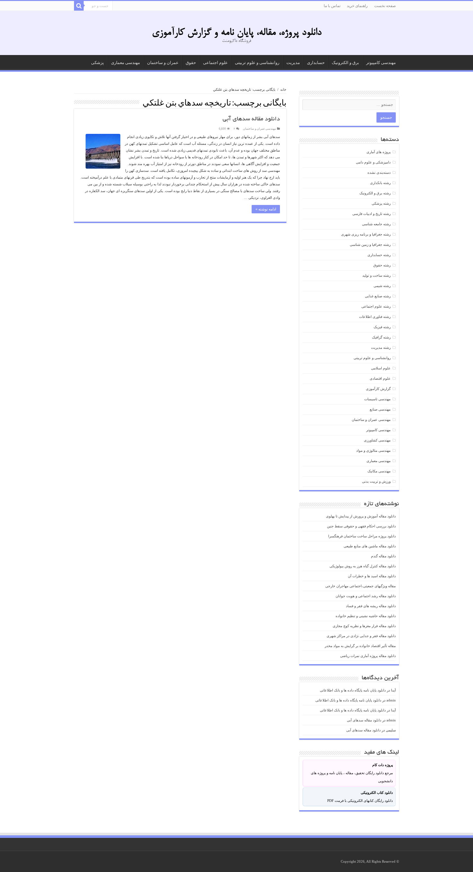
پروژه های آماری (378, 152)
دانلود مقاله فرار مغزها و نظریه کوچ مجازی (364, 626)
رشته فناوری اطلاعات (375, 317)
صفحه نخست (385, 6)
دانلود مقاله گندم (383, 556)
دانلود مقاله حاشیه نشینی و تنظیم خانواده (366, 616)
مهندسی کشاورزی (377, 440)
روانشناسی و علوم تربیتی (257, 62)
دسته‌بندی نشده (379, 172)
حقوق (191, 62)
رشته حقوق (382, 265)
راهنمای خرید (357, 6)
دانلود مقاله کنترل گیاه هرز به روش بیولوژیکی (362, 566)
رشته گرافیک (381, 337)
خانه (283, 89)
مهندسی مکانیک (379, 471)
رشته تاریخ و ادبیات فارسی (371, 214)
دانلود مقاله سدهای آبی (251, 119)
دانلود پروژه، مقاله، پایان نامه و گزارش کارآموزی (236, 33)
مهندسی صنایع (380, 409)
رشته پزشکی (381, 203)
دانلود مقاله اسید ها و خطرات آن (372, 576)
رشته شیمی (382, 286)
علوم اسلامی (381, 368)
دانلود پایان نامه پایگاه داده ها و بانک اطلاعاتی (353, 690)
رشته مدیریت (381, 347)
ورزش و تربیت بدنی (376, 481)
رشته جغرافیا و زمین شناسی (370, 244)
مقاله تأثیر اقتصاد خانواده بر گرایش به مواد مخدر (360, 646)
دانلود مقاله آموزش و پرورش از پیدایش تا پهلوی (361, 516)
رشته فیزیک (382, 327)
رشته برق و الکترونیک (375, 193)
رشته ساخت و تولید (376, 275)
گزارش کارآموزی (378, 389)
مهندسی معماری (125, 62)
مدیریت (293, 62)
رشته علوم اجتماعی (376, 306)
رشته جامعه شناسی (376, 224)
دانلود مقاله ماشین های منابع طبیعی (370, 546)
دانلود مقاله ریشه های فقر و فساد (371, 606)
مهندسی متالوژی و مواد (373, 450)
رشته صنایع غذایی (378, 296)
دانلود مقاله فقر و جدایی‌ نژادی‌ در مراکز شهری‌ (361, 636)
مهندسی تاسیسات (377, 399)
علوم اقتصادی (380, 378)
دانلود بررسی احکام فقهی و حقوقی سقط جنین (361, 526)
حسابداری (316, 62)
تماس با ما (332, 6)
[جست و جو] (79, 6)
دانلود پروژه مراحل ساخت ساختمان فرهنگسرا (362, 536)
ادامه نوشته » (265, 209)
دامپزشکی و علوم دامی (373, 162)
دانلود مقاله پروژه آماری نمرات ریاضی (368, 656)
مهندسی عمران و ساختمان (259, 128)
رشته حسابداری (379, 255)
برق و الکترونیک (345, 62)
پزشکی (97, 62)
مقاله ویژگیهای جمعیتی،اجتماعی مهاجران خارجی (360, 586)
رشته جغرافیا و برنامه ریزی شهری (366, 234)
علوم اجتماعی (215, 62)
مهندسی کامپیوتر (381, 62)
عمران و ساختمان (163, 62)
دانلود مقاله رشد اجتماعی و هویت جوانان (366, 596)
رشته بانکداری (380, 183)
